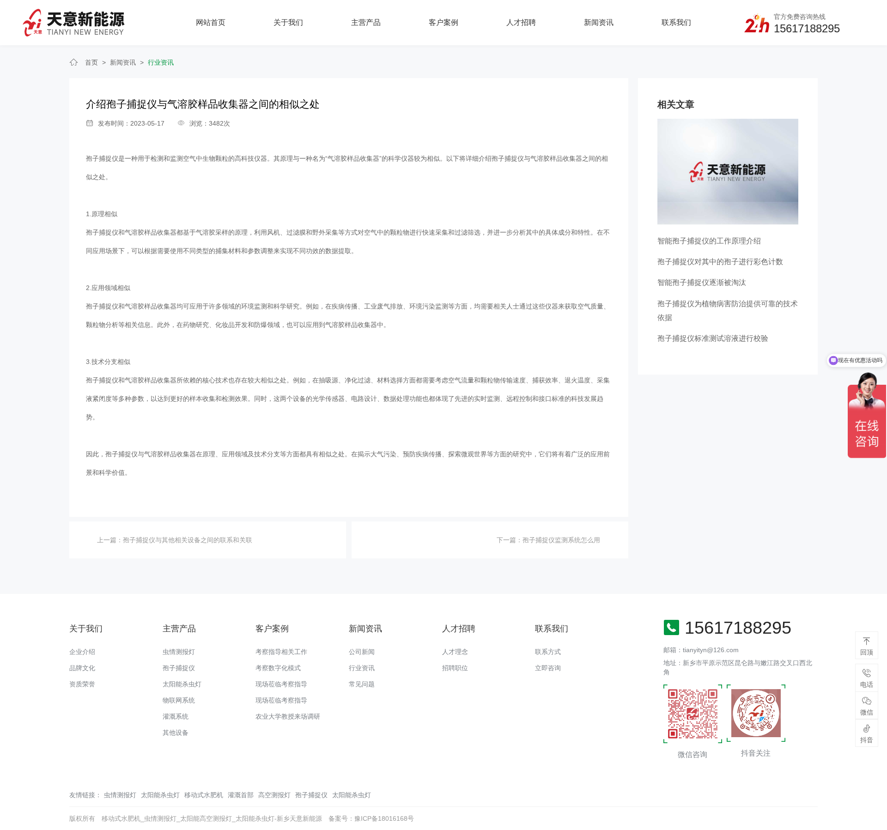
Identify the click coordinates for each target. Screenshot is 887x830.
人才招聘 (521, 22)
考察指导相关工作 (281, 651)
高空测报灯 (274, 795)
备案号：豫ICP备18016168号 (371, 818)
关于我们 (288, 22)
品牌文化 (82, 668)
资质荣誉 (82, 684)
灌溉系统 (175, 716)
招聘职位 (455, 668)
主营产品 (366, 22)
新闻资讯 (599, 22)
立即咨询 (548, 668)
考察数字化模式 (278, 668)
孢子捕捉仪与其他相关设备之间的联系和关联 (187, 540)
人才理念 (455, 651)
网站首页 (210, 22)
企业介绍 (82, 651)
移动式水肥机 (203, 795)
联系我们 (676, 22)
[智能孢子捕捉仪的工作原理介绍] (727, 171)
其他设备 (175, 732)
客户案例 (443, 22)
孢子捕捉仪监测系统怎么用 (561, 540)
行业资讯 (161, 62)
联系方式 (548, 651)
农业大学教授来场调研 (287, 716)
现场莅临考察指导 (281, 684)
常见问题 (362, 684)
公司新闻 (362, 651)
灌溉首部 (241, 795)
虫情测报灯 (179, 651)
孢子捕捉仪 (102, 158)
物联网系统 (179, 700)
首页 (91, 62)
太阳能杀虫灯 (182, 684)
